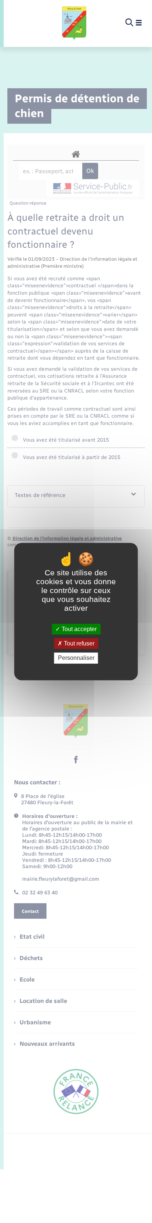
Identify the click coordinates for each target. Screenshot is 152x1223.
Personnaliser (76, 658)
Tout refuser (78, 643)
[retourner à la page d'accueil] (75, 22)
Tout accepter (78, 629)
